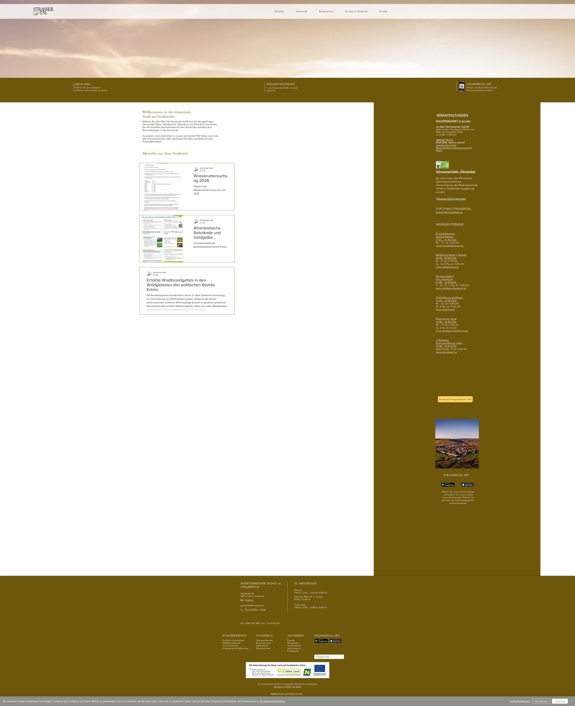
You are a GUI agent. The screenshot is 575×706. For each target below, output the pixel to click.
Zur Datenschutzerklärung (272, 701)
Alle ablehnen (541, 701)
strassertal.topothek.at (449, 212)
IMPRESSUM (277, 694)
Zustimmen (560, 701)
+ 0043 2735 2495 (252, 623)
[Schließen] (571, 701)
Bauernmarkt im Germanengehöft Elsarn (454, 149)
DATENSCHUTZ (294, 694)
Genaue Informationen (451, 198)
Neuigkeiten (293, 643)
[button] (301, 11)
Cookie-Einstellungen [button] (520, 701)
